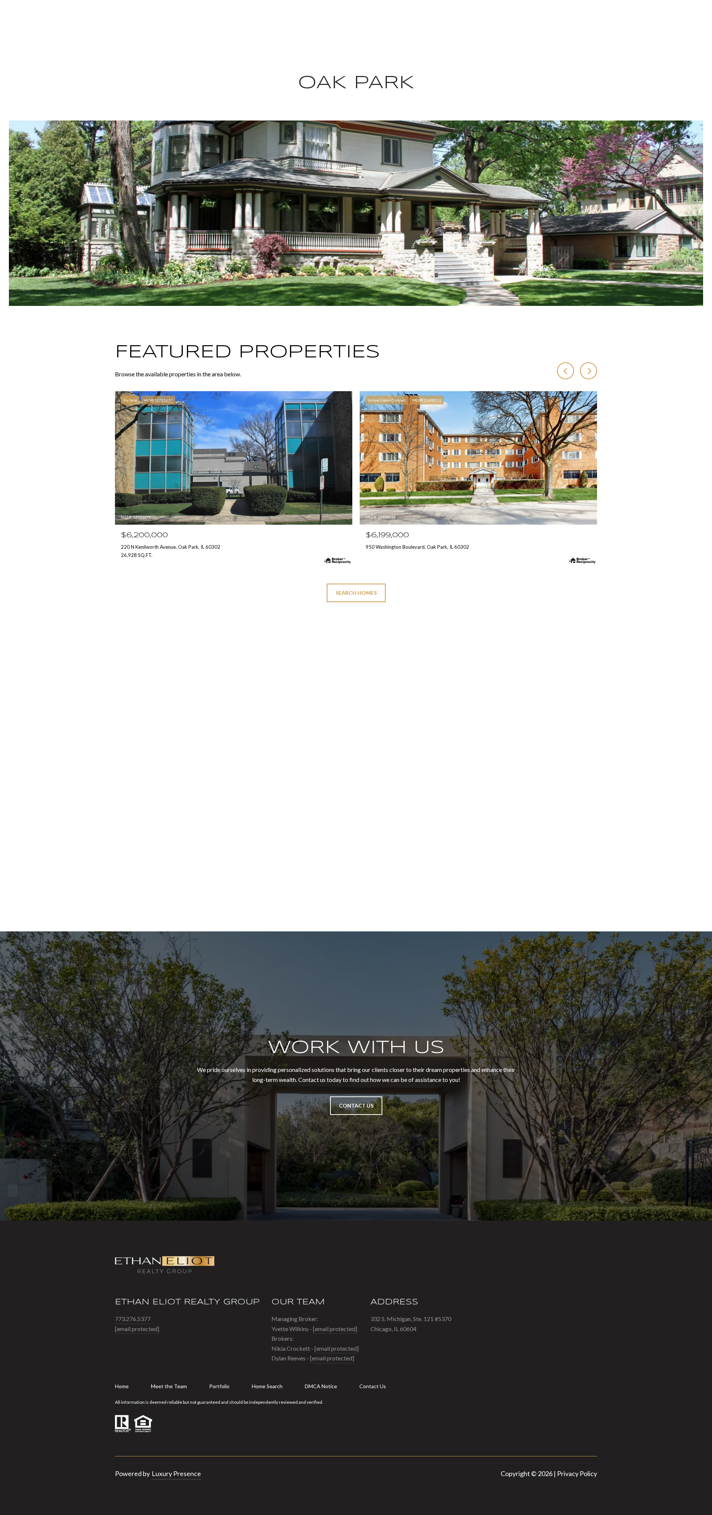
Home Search (267, 1386)
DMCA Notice (321, 1386)
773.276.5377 (133, 1318)
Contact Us (372, 1386)
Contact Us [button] (356, 1105)
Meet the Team (169, 1386)
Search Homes (356, 593)
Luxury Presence (176, 1473)
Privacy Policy (577, 1473)
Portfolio (219, 1386)
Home (122, 1386)
